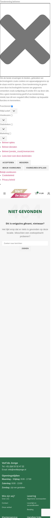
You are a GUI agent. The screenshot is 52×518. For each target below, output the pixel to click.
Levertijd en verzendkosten (33, 504)
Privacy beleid (8, 180)
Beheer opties (8, 142)
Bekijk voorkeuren (12, 168)
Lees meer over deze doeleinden (17, 156)
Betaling (30, 509)
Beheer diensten (9, 147)
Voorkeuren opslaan (36, 168)
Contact (5, 503)
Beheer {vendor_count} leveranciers (18, 151)
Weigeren (23, 163)
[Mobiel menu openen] (4, 193)
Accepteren (8, 163)
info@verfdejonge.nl (17, 470)
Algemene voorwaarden (36, 499)
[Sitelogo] (21, 193)
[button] (25, 40)
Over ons (5, 499)
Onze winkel (7, 507)
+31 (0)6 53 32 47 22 (15, 466)
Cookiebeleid (8, 175)
